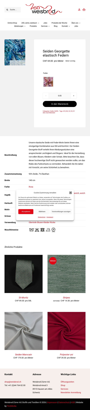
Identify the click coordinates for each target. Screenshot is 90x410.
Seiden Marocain (23, 354)
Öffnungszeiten (67, 382)
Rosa (31, 187)
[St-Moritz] (23, 256)
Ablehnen (42, 211)
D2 (72, 111)
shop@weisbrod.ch (12, 382)
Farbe (45, 73)
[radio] (48, 82)
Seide (52, 111)
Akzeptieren (26, 211)
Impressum (50, 217)
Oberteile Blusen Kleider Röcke (42, 222)
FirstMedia (11, 406)
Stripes (66, 297)
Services (64, 389)
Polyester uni (66, 354)
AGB (73, 402)
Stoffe (56, 111)
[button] (70, 193)
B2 (67, 111)
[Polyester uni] (67, 313)
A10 (64, 111)
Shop (63, 385)
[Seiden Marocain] (23, 313)
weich (76, 193)
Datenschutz (41, 217)
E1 (74, 111)
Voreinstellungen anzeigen (61, 211)
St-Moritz (23, 297)
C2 (69, 111)
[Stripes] (67, 256)
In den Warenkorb (59, 104)
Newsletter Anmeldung (71, 392)
